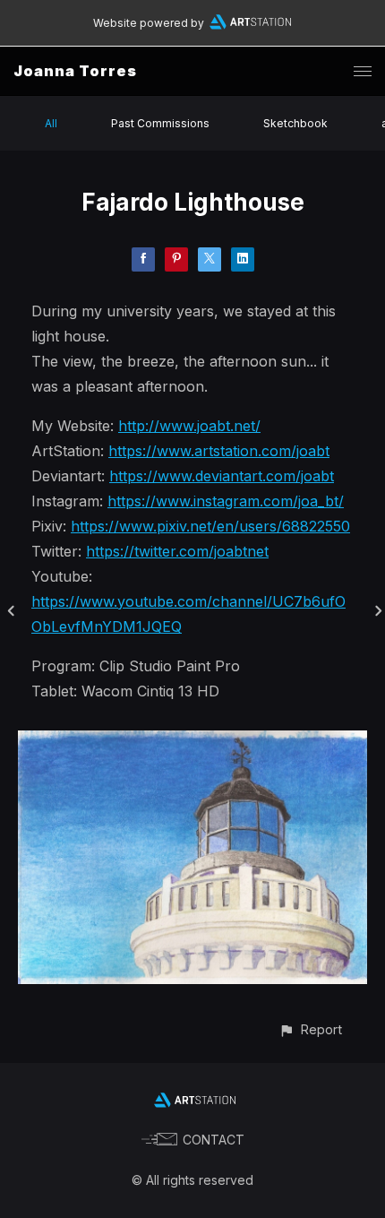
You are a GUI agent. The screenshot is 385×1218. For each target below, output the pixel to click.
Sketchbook (295, 123)
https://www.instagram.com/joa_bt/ (225, 501)
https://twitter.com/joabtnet (177, 551)
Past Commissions (160, 123)
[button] (310, 1029)
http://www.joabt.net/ (189, 426)
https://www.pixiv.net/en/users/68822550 (210, 526)
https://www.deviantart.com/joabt (221, 476)
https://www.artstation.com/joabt (218, 451)
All (51, 123)
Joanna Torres (75, 71)
